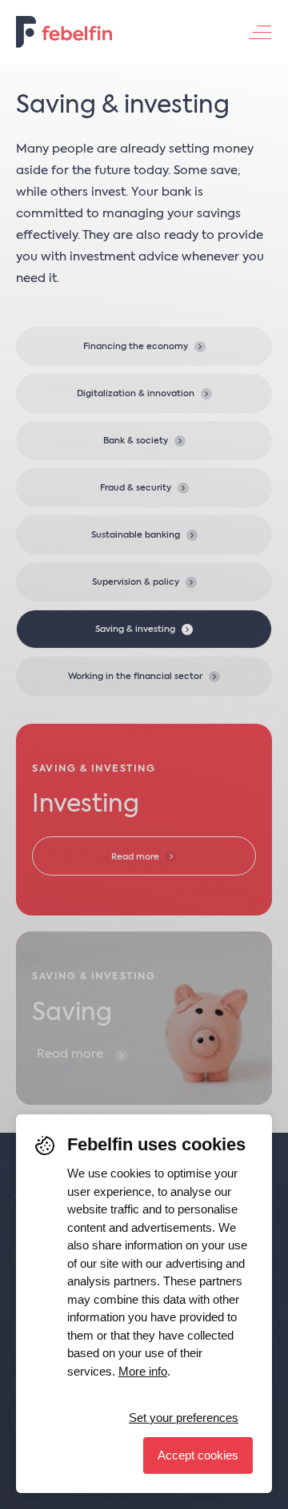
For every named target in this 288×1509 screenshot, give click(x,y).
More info (142, 1371)
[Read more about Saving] (144, 1017)
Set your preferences (183, 1417)
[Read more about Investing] (144, 820)
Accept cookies (198, 1455)
